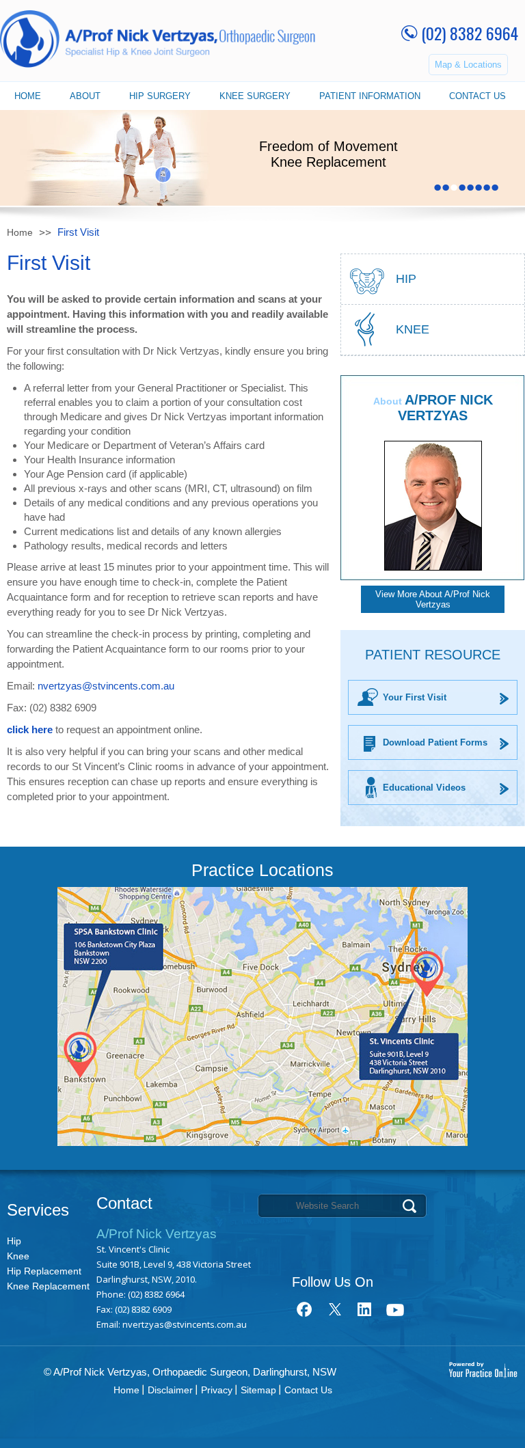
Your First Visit (414, 697)
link (364, 1309)
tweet (334, 1309)
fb (304, 1309)
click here (30, 729)
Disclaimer (170, 1389)
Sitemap (258, 1389)
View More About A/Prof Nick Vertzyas (432, 599)
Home (27, 96)
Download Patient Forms (435, 742)
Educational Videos (424, 787)
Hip (14, 1240)
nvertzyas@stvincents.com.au (106, 686)
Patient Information (369, 96)
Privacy (216, 1389)
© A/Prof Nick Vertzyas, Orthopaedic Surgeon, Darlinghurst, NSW (190, 1372)
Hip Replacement (44, 1271)
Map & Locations (468, 64)
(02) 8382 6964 (469, 33)
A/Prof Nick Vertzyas (445, 407)
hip (406, 279)
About (85, 96)
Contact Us (477, 96)
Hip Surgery (160, 96)
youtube (394, 1309)
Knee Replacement (48, 1286)
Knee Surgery (255, 96)
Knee (412, 329)
